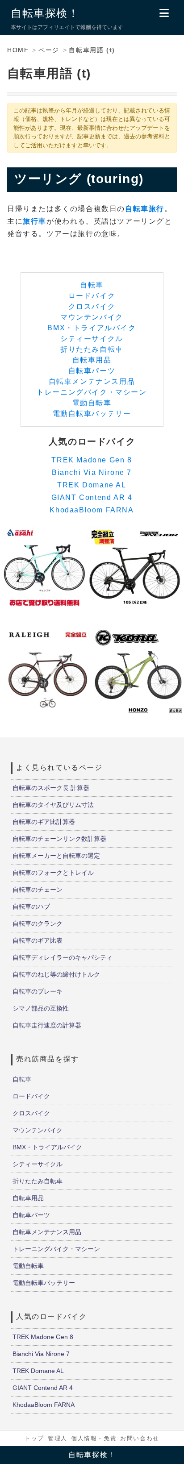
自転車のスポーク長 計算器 (51, 787)
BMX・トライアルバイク (91, 328)
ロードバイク (92, 295)
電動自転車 (92, 403)
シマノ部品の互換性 (41, 1008)
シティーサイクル (91, 338)
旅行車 (34, 221)
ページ (48, 50)
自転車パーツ (92, 370)
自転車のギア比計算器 (44, 821)
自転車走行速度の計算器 (47, 1025)
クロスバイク (92, 306)
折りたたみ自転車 (91, 349)
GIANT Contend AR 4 (92, 497)
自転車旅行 (144, 208)
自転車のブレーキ (38, 991)
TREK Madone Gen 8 (91, 460)
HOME (18, 50)
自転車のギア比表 (38, 940)
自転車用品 (92, 360)
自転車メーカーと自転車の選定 (56, 855)
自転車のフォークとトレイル (53, 872)
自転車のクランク (38, 923)
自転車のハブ (31, 906)
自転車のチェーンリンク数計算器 (59, 838)
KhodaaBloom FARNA (92, 510)
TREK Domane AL (91, 485)
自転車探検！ (45, 13)
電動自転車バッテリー (92, 413)
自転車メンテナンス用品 (92, 381)
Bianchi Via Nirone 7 (92, 472)
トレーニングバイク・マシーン (91, 392)
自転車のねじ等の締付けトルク (56, 974)
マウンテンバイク (91, 317)
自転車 (92, 285)
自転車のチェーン (38, 889)
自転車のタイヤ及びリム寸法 (53, 804)
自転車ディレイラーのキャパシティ (63, 957)
